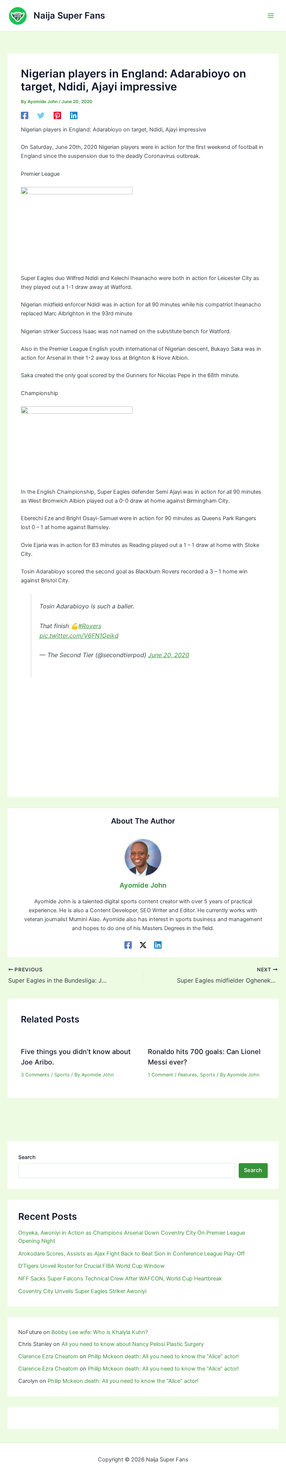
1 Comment (160, 1075)
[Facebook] (24, 115)
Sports (62, 1075)
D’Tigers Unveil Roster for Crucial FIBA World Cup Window (91, 1266)
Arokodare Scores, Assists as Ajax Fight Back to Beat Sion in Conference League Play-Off (131, 1253)
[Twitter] (41, 115)
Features (187, 1075)
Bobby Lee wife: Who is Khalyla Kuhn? (99, 1332)
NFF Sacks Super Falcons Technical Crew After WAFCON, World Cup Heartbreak (120, 1278)
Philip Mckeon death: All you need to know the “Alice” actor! (163, 1356)
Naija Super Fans (69, 15)
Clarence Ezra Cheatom (48, 1356)
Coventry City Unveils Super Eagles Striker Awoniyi (82, 1291)
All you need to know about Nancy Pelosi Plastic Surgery (132, 1344)
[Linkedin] (73, 115)
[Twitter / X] (143, 945)
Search (26, 1157)
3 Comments (35, 1075)
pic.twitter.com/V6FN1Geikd (78, 635)
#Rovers (89, 626)
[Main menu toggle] (271, 15)
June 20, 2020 (168, 655)
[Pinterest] (57, 115)
